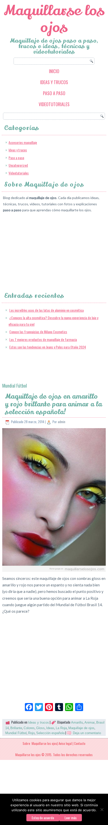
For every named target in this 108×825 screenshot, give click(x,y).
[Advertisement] (40, 248)
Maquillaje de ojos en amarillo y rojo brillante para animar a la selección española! (53, 404)
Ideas (50, 728)
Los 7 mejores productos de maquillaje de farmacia (43, 339)
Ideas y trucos (54, 82)
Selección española (50, 733)
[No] (101, 809)
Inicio (54, 71)
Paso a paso (54, 93)
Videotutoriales (54, 104)
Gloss (40, 728)
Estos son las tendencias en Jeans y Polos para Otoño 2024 (47, 347)
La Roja (61, 728)
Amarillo (77, 722)
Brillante (16, 728)
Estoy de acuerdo (43, 817)
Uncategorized (18, 165)
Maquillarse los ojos (54, 19)
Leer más (71, 817)
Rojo (31, 733)
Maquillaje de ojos (81, 728)
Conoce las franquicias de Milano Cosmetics (38, 331)
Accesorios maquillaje (23, 142)
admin (61, 421)
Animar (89, 722)
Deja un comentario (87, 733)
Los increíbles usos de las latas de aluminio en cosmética (46, 310)
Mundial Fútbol (16, 733)
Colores (29, 728)
